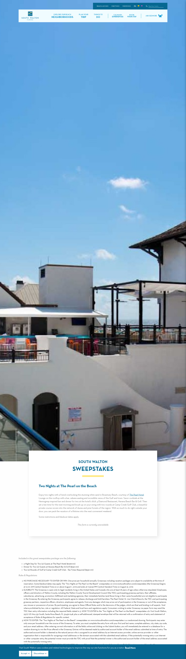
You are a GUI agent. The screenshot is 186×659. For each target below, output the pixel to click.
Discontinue (39, 654)
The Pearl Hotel (136, 495)
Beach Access (102, 6)
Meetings (115, 6)
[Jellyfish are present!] (142, 6)
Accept (24, 654)
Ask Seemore (151, 16)
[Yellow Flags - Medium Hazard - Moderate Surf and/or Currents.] (138, 6)
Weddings (126, 6)
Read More (130, 648)
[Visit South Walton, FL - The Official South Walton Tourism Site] (30, 16)
